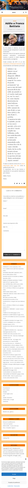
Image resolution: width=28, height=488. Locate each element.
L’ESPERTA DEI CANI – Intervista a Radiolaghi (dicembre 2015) (13, 336)
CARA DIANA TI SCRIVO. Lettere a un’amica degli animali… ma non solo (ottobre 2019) (13, 361)
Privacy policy (17, 486)
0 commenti (19, 29)
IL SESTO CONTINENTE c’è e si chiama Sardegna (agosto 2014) (11, 323)
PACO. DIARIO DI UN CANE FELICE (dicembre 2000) (13, 269)
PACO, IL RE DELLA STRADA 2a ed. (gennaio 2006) (13, 288)
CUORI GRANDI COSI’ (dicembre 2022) (12, 372)
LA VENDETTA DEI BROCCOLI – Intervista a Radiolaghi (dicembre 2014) (13, 331)
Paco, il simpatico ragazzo (9, 427)
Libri (4, 395)
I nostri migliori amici (8, 393)
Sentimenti (5, 401)
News (14, 21)
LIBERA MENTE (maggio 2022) (10, 370)
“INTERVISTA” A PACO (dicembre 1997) (12, 266)
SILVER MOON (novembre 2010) (10, 299)
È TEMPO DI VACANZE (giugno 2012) (11, 312)
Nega (14, 478)
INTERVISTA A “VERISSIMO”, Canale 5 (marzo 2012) (13, 309)
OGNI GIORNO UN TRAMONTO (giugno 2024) (13, 374)
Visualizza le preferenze (14, 482)
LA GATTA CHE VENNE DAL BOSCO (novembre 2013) (14, 317)
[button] (26, 459)
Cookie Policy (10, 486)
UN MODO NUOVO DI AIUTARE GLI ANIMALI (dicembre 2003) (13, 277)
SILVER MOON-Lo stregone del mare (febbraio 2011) (14, 302)
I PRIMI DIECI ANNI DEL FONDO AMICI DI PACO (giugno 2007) (13, 294)
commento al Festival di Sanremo (12, 64)
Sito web (5, 215)
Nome (5, 201)
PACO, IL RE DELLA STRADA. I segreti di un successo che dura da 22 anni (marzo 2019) (13, 357)
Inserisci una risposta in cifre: (10, 223)
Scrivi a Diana (6, 390)
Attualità (5, 391)
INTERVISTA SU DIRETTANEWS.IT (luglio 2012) (13, 314)
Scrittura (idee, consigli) (8, 399)
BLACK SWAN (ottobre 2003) (9, 274)
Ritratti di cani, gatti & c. (8, 411)
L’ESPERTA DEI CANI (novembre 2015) (12, 333)
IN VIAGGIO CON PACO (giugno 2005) (12, 286)
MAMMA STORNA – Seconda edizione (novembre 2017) (12, 351)
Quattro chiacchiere (7, 397)
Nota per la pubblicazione (9, 422)
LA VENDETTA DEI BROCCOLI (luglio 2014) (12, 320)
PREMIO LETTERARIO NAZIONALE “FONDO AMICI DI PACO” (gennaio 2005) (12, 281)
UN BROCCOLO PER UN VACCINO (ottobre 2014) (13, 327)
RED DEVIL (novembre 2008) (9, 297)
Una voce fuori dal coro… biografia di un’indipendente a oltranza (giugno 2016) (12, 344)
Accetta (14, 474)
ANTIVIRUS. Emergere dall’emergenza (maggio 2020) (14, 365)
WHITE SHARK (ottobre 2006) (9, 291)
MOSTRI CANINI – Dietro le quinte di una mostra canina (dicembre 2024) (12, 376)
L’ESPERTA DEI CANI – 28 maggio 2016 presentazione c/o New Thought (12, 340)
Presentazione (6, 388)
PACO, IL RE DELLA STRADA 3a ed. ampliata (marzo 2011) (13, 306)
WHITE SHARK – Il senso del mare (11, 425)
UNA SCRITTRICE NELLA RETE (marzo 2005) (13, 284)
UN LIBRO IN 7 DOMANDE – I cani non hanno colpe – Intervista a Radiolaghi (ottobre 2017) (13, 348)
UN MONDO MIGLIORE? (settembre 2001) (12, 272)
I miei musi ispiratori (8, 424)
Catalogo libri (6, 438)
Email (5, 208)
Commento (6, 230)
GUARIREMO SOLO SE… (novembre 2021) (12, 368)
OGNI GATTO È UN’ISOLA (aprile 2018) (12, 354)
